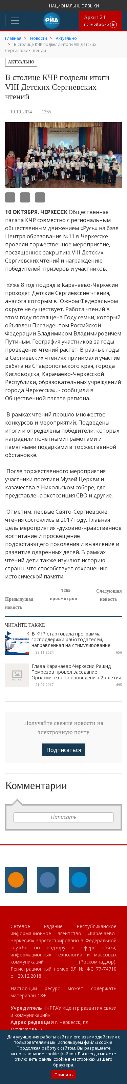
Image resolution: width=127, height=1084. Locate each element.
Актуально (21, 62)
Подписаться (63, 750)
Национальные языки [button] (74, 6)
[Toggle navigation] (14, 20)
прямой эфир (97, 20)
